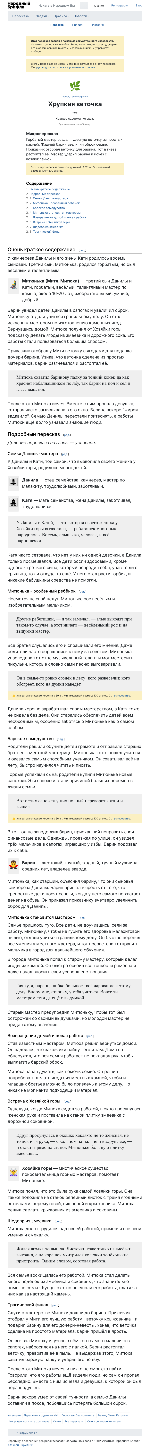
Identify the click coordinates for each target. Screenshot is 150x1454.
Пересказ (56, 24)
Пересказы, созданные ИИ (41, 1415)
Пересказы (20, 16)
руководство (122, 695)
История (98, 24)
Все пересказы (74, 1421)
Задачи (41, 16)
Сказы (57, 1421)
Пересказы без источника (78, 1415)
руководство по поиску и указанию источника (65, 67)
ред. (82, 250)
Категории (14, 1415)
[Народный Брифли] (19, 5)
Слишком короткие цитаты (104, 1421)
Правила (60, 16)
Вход (139, 5)
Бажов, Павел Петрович (75, 96)
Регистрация (120, 5)
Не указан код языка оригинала (29, 1421)
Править (77, 24)
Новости (80, 16)
